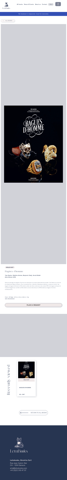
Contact (44, 4)
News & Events (29, 4)
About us (38, 4)
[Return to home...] (6, 8)
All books (20, 4)
